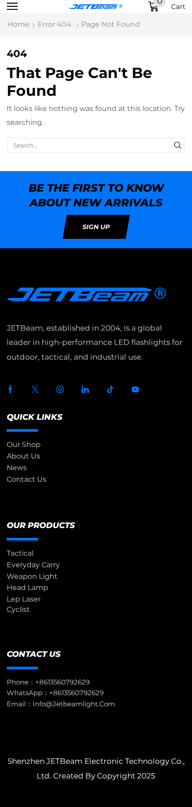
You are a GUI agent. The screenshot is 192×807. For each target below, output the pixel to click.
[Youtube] (135, 389)
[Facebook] (10, 389)
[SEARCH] (177, 145)
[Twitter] (35, 389)
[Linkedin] (85, 389)
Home (18, 24)
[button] (12, 6)
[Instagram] (60, 389)
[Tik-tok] (110, 389)
